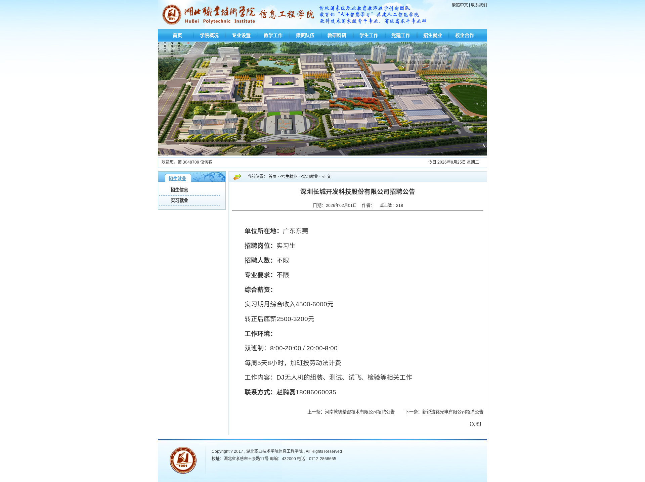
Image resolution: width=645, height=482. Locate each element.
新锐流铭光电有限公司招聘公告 (452, 411)
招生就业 (432, 35)
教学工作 (273, 35)
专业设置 (241, 35)
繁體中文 (460, 5)
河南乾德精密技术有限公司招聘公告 (364, 411)
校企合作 (464, 35)
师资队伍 (305, 35)
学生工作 (368, 35)
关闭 (475, 424)
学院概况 (209, 35)
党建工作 (400, 35)
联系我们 (479, 5)
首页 (177, 35)
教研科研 (337, 35)
